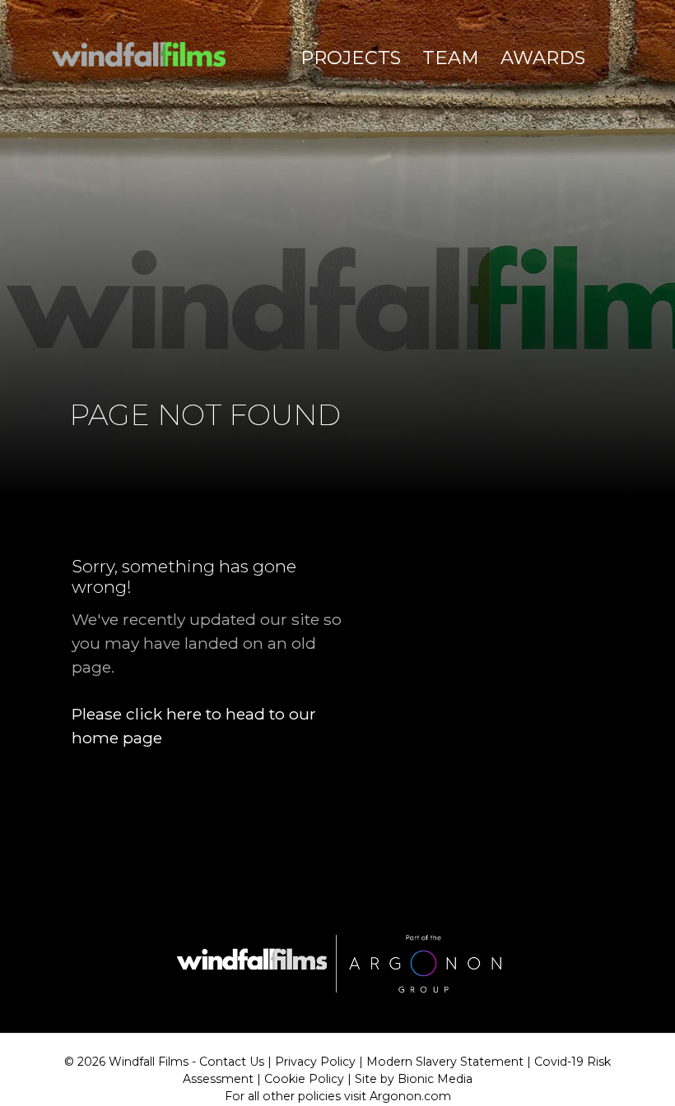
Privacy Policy (315, 1061)
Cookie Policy (304, 1078)
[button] (350, 58)
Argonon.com (410, 1096)
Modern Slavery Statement (445, 1061)
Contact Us (231, 1061)
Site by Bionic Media (413, 1078)
